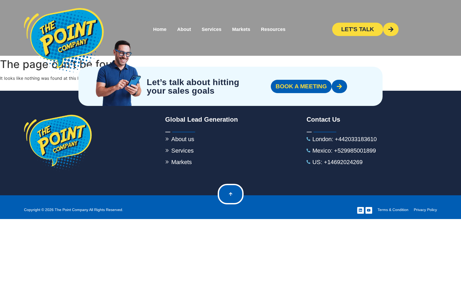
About (184, 29)
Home (159, 29)
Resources (273, 29)
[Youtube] (368, 210)
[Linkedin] (360, 210)
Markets (241, 29)
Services (211, 29)
